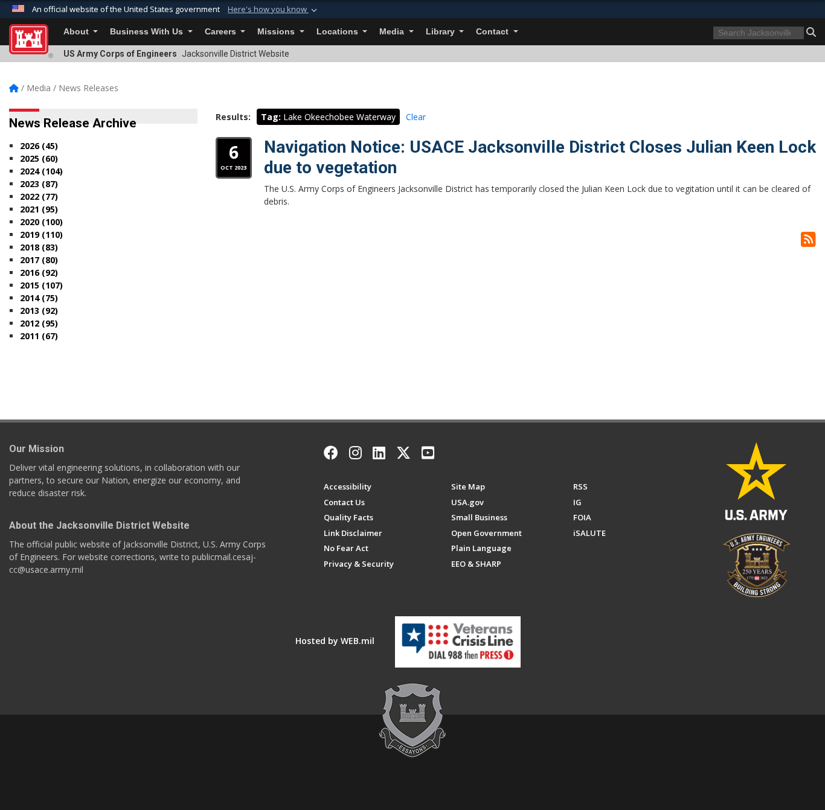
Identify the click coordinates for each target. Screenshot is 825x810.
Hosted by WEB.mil (334, 640)
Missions (277, 31)
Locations (338, 31)
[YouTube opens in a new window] (428, 453)
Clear (416, 117)
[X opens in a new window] (403, 453)
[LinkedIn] (379, 453)
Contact (493, 31)
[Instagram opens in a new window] (355, 453)
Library (441, 31)
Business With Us (147, 31)
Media (392, 31)
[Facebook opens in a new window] (331, 453)
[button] (273, 10)
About (77, 31)
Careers (222, 31)
